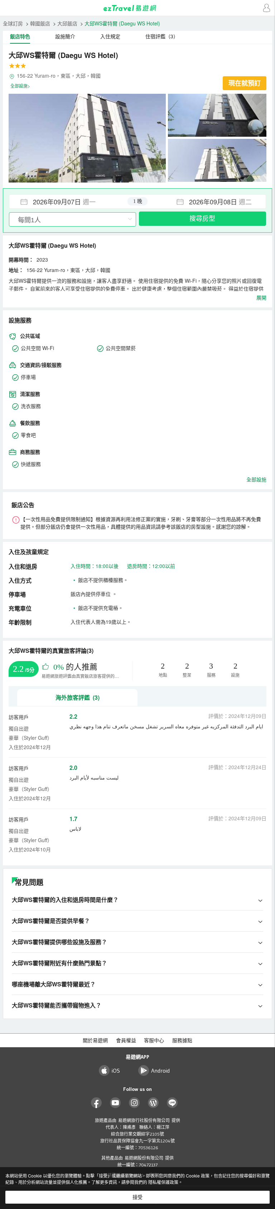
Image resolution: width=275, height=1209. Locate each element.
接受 (137, 1197)
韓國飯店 (40, 23)
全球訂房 (13, 23)
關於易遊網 (95, 1040)
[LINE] (172, 1102)
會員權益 (126, 1040)
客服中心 (154, 1040)
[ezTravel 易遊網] (137, 8)
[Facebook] (96, 1102)
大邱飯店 (67, 23)
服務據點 (182, 1040)
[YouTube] (115, 1102)
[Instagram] (134, 1102)
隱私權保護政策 (163, 1182)
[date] (73, 201)
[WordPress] (153, 1102)
